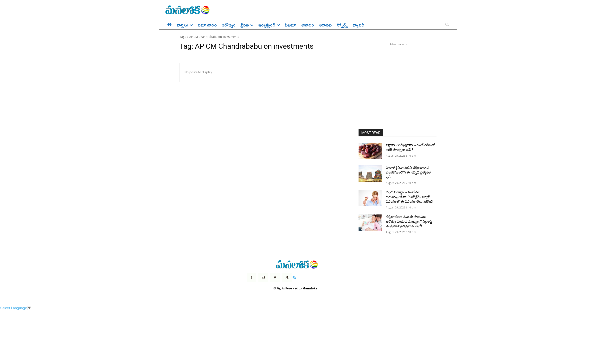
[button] (447, 25)
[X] (287, 277)
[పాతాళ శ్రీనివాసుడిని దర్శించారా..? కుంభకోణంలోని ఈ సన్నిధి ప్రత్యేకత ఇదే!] (370, 173)
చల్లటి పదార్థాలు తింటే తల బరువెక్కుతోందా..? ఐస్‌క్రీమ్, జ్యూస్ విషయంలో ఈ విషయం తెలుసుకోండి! (409, 196)
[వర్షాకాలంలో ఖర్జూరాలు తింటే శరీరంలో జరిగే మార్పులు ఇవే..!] (370, 151)
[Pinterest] (275, 277)
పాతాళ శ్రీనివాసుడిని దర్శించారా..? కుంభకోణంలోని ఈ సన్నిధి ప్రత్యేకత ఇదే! (408, 172)
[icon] (294, 277)
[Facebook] (251, 277)
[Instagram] (263, 277)
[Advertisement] (397, 77)
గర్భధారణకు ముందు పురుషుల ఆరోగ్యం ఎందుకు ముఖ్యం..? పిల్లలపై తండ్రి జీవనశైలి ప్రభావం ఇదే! (409, 221)
